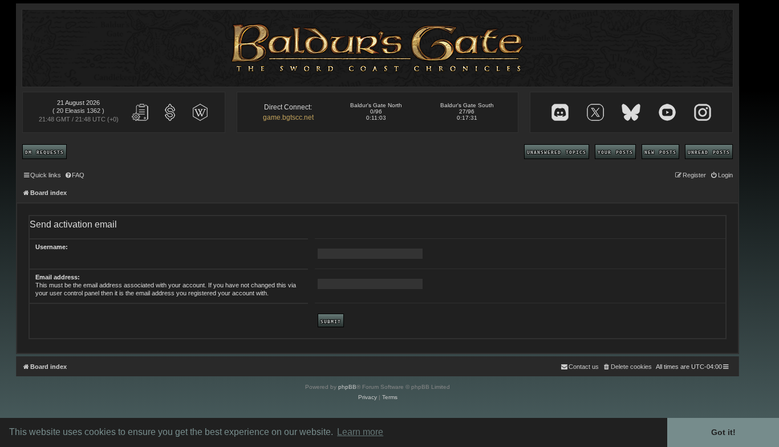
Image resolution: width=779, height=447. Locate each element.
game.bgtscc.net (288, 117)
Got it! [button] (723, 432)
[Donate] (169, 112)
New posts (660, 152)
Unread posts (709, 152)
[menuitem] (74, 175)
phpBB (347, 387)
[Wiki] (200, 112)
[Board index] (377, 48)
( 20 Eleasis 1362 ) (78, 110)
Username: (51, 246)
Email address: (57, 277)
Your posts (615, 152)
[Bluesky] (631, 112)
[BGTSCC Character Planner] (140, 112)
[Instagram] (702, 112)
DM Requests (44, 152)
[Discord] (560, 112)
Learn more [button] (360, 432)
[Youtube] (667, 112)
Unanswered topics (556, 152)
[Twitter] (595, 112)
